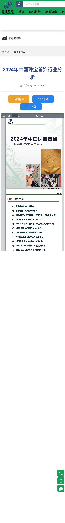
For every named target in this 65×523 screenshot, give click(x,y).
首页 (7, 51)
